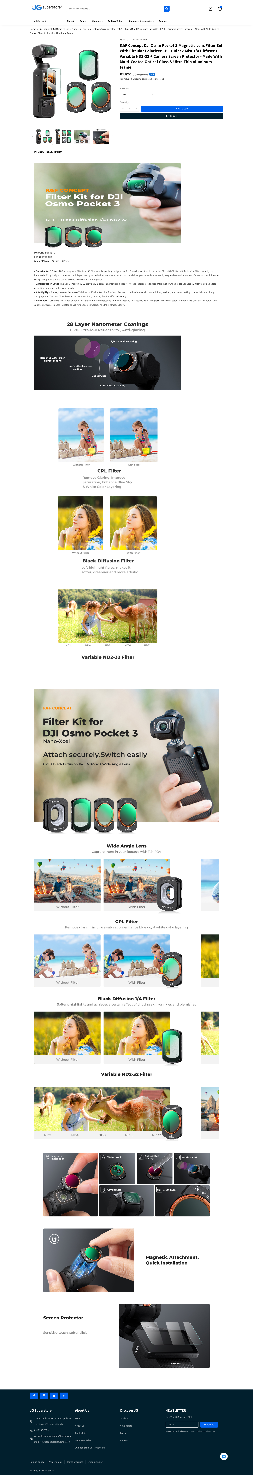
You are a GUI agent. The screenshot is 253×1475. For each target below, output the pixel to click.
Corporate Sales (83, 1440)
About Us (79, 1425)
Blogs (123, 1433)
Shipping (137, 78)
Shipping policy (96, 1461)
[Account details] (210, 8)
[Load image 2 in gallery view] (63, 136)
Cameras (96, 21)
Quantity (124, 102)
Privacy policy (55, 1461)
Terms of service (75, 1461)
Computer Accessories (140, 21)
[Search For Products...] (167, 9)
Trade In (124, 1418)
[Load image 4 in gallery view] (101, 136)
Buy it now (171, 115)
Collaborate (126, 1425)
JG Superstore (46, 1470)
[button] (220, 8)
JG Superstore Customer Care (90, 1447)
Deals (83, 21)
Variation (124, 87)
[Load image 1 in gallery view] (44, 136)
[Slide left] (32, 136)
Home (33, 28)
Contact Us (80, 1433)
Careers (124, 1440)
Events (78, 1418)
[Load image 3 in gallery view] (82, 136)
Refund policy (37, 1461)
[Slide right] (112, 136)
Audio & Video (115, 21)
